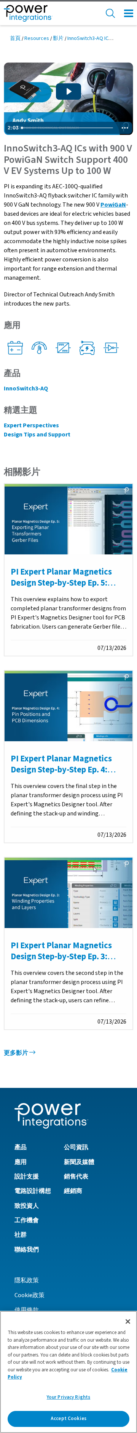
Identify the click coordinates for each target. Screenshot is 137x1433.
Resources (36, 38)
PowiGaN (113, 205)
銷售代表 (76, 1176)
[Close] (127, 1321)
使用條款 (26, 1310)
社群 (20, 1235)
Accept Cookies (68, 1418)
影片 (58, 38)
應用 (20, 1162)
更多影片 (16, 1053)
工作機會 (26, 1220)
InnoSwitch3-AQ (26, 388)
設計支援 (26, 1176)
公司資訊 (76, 1147)
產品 (20, 1147)
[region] (68, 1372)
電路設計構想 (32, 1191)
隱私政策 (26, 1280)
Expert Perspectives (31, 425)
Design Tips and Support (37, 434)
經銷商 (73, 1191)
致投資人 (26, 1206)
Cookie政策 (29, 1295)
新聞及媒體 (79, 1162)
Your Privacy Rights (68, 1397)
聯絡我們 (26, 1249)
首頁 (15, 38)
